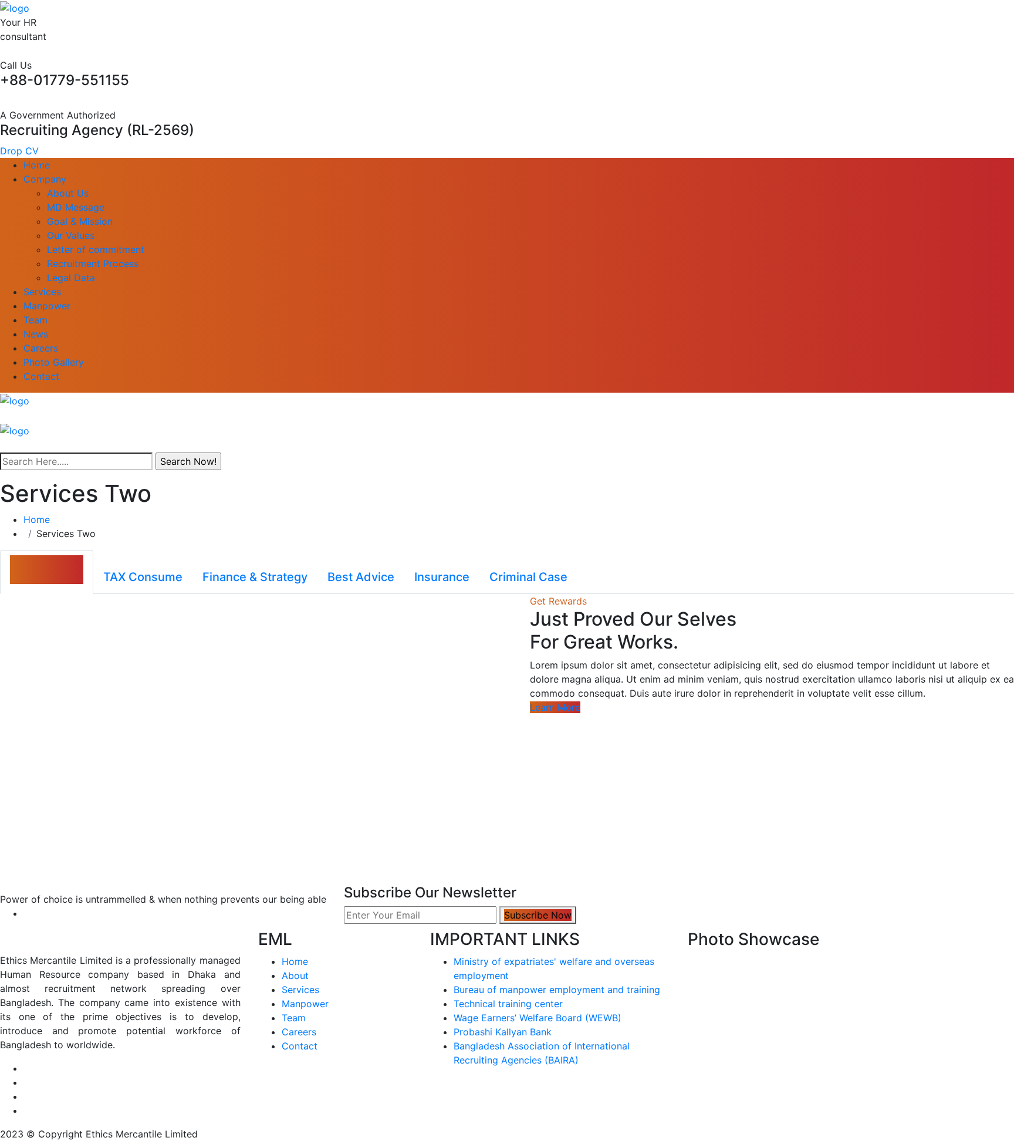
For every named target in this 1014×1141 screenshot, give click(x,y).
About (295, 975)
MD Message (75, 207)
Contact (41, 376)
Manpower (46, 306)
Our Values (70, 235)
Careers (40, 348)
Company (44, 179)
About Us (68, 193)
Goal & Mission (80, 221)
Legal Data (71, 277)
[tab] (46, 572)
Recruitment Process (92, 263)
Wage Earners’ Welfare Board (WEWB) (537, 1018)
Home (36, 165)
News (35, 334)
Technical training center (508, 1004)
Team (35, 320)
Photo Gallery (53, 362)
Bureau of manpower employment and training (557, 989)
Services (42, 292)
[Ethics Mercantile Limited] (14, 7)
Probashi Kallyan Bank (503, 1032)
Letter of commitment (95, 249)
